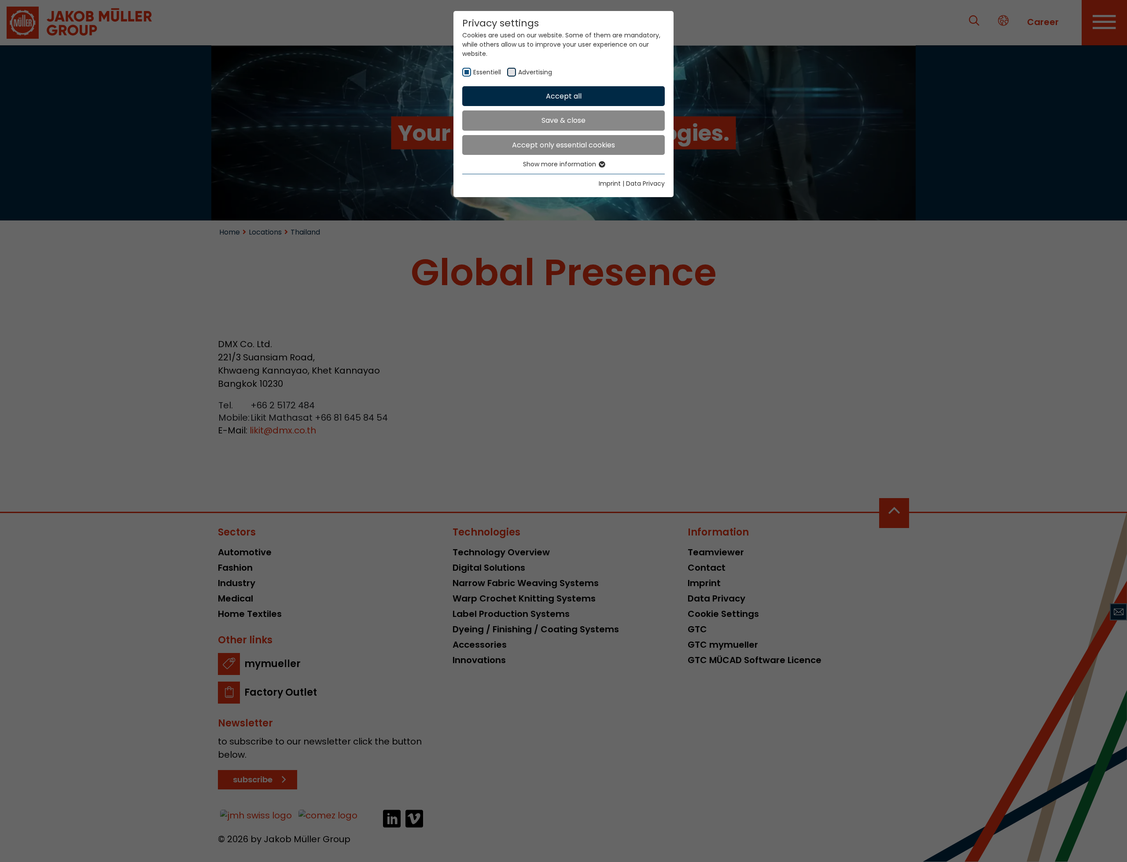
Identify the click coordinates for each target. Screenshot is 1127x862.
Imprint (610, 183)
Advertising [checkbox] (535, 72)
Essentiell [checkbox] (487, 72)
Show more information (560, 164)
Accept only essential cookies (563, 145)
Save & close (563, 120)
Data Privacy (645, 183)
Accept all (564, 96)
